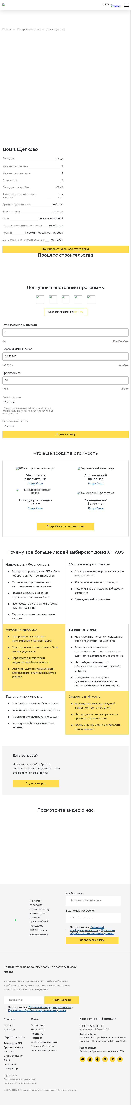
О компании (38, 1025)
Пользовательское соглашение (19, 1079)
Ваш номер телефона (80, 911)
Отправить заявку (92, 940)
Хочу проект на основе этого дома (65, 249)
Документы (37, 1030)
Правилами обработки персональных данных (37, 1010)
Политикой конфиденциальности (49, 1007)
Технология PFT (13, 1043)
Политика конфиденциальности (20, 1083)
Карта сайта (10, 1076)
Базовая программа (65, 312)
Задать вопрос (36, 783)
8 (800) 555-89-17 (92, 1026)
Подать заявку (65, 434)
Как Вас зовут (75, 893)
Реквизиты (37, 1034)
